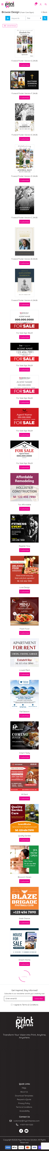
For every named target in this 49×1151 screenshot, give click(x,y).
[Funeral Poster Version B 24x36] (24, 241)
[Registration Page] (40, 4)
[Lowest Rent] (24, 652)
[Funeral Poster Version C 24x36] (24, 200)
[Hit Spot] (24, 777)
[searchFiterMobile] (7, 18)
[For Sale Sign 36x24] (24, 319)
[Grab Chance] (24, 901)
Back (45, 12)
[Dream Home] (24, 942)
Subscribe (39, 998)
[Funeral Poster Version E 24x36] (24, 117)
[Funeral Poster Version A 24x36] (24, 283)
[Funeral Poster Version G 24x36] (24, 43)
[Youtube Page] (26, 1131)
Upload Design (11, 25)
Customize (24, 65)
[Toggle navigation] (2, 4)
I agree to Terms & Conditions (26, 1005)
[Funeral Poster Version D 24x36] (24, 159)
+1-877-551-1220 (26, 1124)
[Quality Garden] (24, 818)
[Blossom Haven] (24, 859)
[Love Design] (24, 570)
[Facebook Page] (21, 1131)
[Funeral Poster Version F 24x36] (24, 79)
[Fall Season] (24, 694)
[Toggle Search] (45, 4)
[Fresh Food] (24, 611)
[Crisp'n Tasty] (24, 735)
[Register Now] (24, 528)
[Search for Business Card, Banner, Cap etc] (45, 18)
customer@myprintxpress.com (27, 1121)
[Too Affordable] (24, 487)
